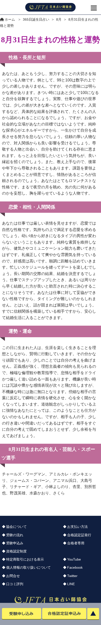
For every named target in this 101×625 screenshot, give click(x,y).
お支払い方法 (77, 527)
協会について (16, 527)
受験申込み (14, 543)
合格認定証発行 (79, 535)
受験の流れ (14, 535)
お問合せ (13, 576)
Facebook (75, 567)
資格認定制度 (16, 551)
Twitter (72, 576)
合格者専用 (75, 543)
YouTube (74, 559)
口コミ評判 (14, 584)
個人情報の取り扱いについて (28, 567)
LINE (71, 584)
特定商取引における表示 (25, 559)
